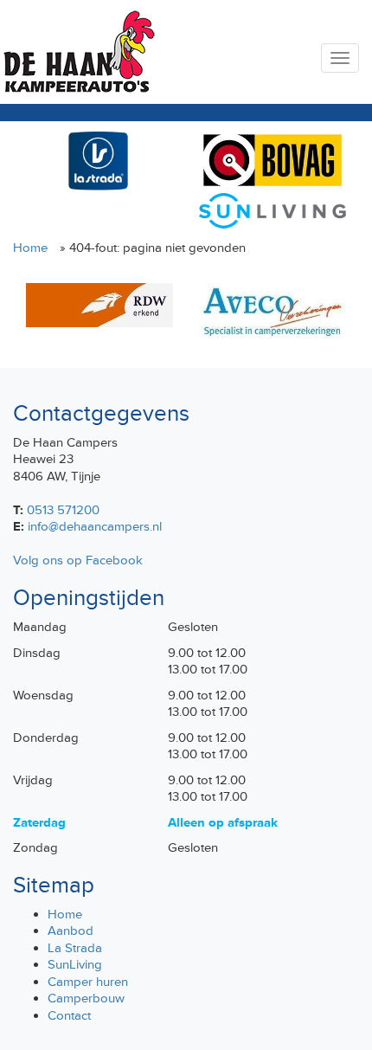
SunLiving (75, 965)
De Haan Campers (77, 52)
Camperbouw (86, 998)
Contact (69, 1016)
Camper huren (88, 982)
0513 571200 (63, 510)
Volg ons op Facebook (78, 560)
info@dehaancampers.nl (95, 527)
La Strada (75, 948)
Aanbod (70, 931)
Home (30, 248)
